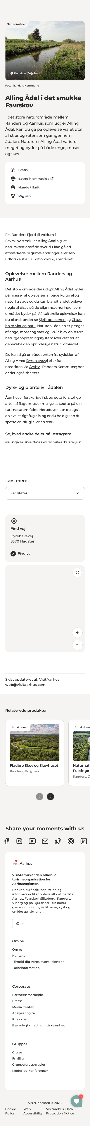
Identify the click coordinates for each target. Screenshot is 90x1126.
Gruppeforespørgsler (28, 1065)
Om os (17, 949)
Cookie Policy (10, 1111)
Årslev (34, 367)
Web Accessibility (33, 1111)
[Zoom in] (77, 632)
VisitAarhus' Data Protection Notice (60, 1111)
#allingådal (14, 442)
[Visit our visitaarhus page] (6, 841)
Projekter (19, 1019)
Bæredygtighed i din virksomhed (39, 1025)
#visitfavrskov (36, 442)
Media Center (23, 1007)
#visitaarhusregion (65, 442)
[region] (45, 608)
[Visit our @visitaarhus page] (58, 841)
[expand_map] (77, 572)
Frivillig (18, 1058)
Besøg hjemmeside (33, 179)
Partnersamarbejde (27, 995)
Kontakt (18, 956)
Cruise (17, 1052)
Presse (17, 1001)
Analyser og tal (24, 1013)
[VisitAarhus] (25, 862)
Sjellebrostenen (52, 320)
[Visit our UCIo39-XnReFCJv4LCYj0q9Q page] (32, 841)
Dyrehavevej (37, 361)
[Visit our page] (19, 841)
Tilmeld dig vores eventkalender (38, 962)
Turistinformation (26, 968)
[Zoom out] (77, 645)
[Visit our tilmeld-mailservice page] (45, 841)
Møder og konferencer (30, 1071)
